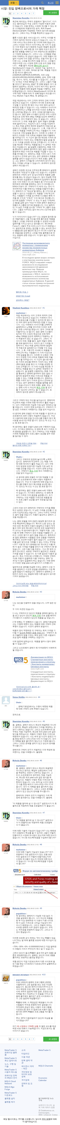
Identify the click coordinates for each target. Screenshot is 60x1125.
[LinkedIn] (40, 1094)
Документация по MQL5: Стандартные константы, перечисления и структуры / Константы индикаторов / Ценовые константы (43, 662)
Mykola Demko (20, 592)
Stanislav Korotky (21, 18)
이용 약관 (25, 1057)
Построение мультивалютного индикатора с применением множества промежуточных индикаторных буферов (36, 246)
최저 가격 (36, 615)
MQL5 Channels (46, 1066)
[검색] (42, 2)
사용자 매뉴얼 (11, 1071)
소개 (23, 1050)
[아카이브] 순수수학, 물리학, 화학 (28, 687)
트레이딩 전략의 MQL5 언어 (11, 1076)
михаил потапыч (21, 974)
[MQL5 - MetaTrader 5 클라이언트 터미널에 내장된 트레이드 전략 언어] (4, 3)
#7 (44, 813)
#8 (41, 844)
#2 (44, 452)
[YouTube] (53, 1090)
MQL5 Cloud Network (10, 1082)
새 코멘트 (53, 12)
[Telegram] (44, 1090)
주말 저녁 (43, 443)
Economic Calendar (43, 1079)
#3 (41, 592)
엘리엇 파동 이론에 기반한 (22, 445)
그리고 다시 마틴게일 (20, 586)
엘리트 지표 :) (22, 292)
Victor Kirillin (19, 697)
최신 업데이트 (11, 1059)
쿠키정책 (25, 1080)
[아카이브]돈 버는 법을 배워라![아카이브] (31, 584)
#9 (41, 908)
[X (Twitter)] (49, 1090)
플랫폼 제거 (10, 1102)
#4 (39, 697)
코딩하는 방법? (22, 300)
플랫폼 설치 (10, 1098)
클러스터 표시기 (41, 65)
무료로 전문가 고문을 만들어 (27, 443)
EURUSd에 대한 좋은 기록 (23, 691)
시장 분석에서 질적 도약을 (22, 689)
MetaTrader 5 (45, 1050)
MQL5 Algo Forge (9, 1088)
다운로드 (11, 1094)
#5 (44, 721)
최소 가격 (40, 387)
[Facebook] (40, 1090)
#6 (41, 760)
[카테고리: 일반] (5, 13)
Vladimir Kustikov (21, 308)
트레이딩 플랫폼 (11, 1052)
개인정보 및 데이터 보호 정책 (26, 1074)
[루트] (2, 13)
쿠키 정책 (46, 1119)
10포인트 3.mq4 (23, 296)
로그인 (51, 3)
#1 (44, 308)
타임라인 (25, 1053)
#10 (43, 974)
